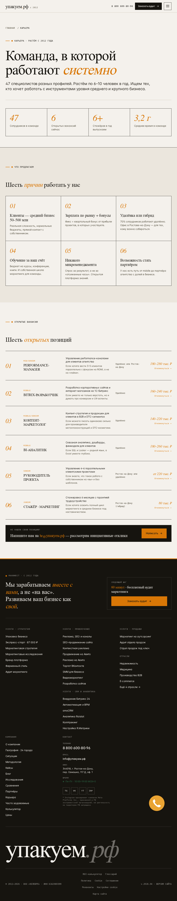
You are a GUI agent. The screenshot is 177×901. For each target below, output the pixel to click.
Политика (86, 881)
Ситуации (11, 756)
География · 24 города (19, 750)
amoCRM (68, 710)
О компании (13, 744)
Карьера (11, 797)
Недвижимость (129, 663)
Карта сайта (100, 894)
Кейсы (9, 767)
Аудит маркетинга (16, 671)
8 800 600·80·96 (122, 6)
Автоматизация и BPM (76, 704)
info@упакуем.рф (74, 758)
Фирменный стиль (16, 665)
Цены (9, 814)
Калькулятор (13, 809)
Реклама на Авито (74, 659)
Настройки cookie (107, 887)
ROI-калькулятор (92, 874)
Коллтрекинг (70, 722)
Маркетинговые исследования (24, 654)
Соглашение (112, 881)
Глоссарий (111, 874)
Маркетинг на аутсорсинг (135, 636)
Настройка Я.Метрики (76, 728)
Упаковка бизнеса (16, 636)
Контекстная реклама (76, 648)
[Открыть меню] (167, 6)
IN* (91, 791)
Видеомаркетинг (73, 677)
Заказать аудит (148, 6)
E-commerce (127, 681)
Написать (154, 533)
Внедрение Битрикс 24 (76, 698)
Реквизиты (88, 887)
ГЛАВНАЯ (10, 28)
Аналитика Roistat (73, 716)
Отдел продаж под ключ (134, 648)
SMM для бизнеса (73, 671)
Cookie (98, 881)
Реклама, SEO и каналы (77, 636)
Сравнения (12, 785)
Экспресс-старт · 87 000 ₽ (22, 642)
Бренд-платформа (17, 659)
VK (74, 791)
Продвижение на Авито (77, 654)
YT (82, 791)
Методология (13, 761)
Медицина (126, 669)
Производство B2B (131, 675)
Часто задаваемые (17, 803)
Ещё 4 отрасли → (130, 686)
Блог (8, 773)
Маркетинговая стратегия (21, 648)
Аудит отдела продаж (133, 642)
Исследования (14, 779)
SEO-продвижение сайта (78, 642)
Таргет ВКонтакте (73, 665)
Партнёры (12, 791)
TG (66, 791)
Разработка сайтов (74, 683)
